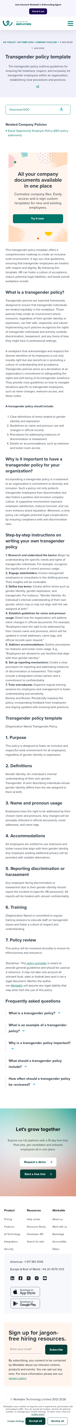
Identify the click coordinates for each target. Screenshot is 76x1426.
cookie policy (37, 1414)
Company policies (46, 42)
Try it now (37, 218)
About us (57, 1219)
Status (55, 1249)
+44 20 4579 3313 (52, 1269)
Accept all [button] (35, 1421)
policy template (36, 963)
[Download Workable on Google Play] (25, 1303)
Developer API (35, 1234)
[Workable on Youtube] (28, 1279)
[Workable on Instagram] (45, 1279)
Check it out (38, 11)
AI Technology (12, 1234)
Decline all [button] (57, 1421)
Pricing (8, 1219)
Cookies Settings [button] (15, 1421)
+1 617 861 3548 (33, 1262)
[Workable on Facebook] (20, 1279)
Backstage (58, 1234)
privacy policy (17, 1378)
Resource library (36, 1226)
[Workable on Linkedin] (12, 1279)
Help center (33, 1219)
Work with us (59, 1226)
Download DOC (19, 109)
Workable (17, 985)
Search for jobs (35, 1241)
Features (9, 1226)
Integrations (11, 1241)
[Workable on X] (36, 1279)
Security (8, 1249)
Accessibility (59, 1241)
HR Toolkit (9, 42)
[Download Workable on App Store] (25, 1292)
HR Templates (26, 42)
